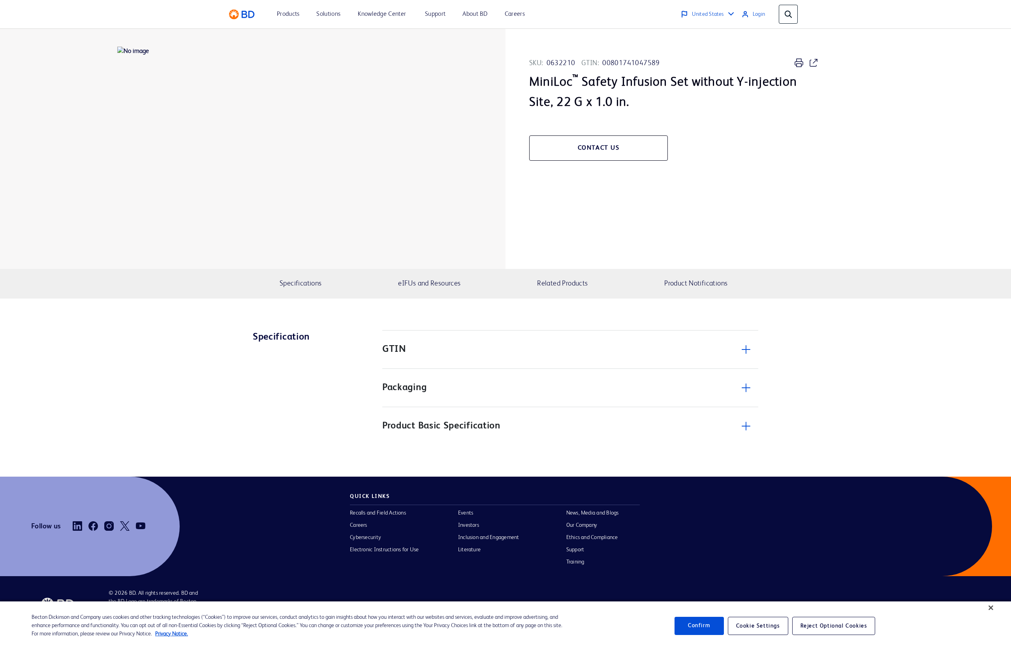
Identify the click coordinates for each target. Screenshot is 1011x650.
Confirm (699, 625)
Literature (469, 549)
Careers (358, 525)
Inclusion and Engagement (488, 537)
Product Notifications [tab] (695, 283)
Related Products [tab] (562, 283)
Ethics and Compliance (592, 537)
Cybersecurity (365, 537)
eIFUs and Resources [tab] (429, 283)
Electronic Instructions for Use (384, 549)
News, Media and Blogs (592, 513)
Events (465, 513)
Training (575, 562)
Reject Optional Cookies (834, 626)
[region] (505, 625)
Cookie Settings (758, 626)
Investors (468, 525)
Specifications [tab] (300, 283)
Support (575, 549)
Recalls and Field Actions (378, 513)
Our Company (582, 525)
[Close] (990, 607)
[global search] (788, 14)
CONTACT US (599, 148)
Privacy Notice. (171, 634)
